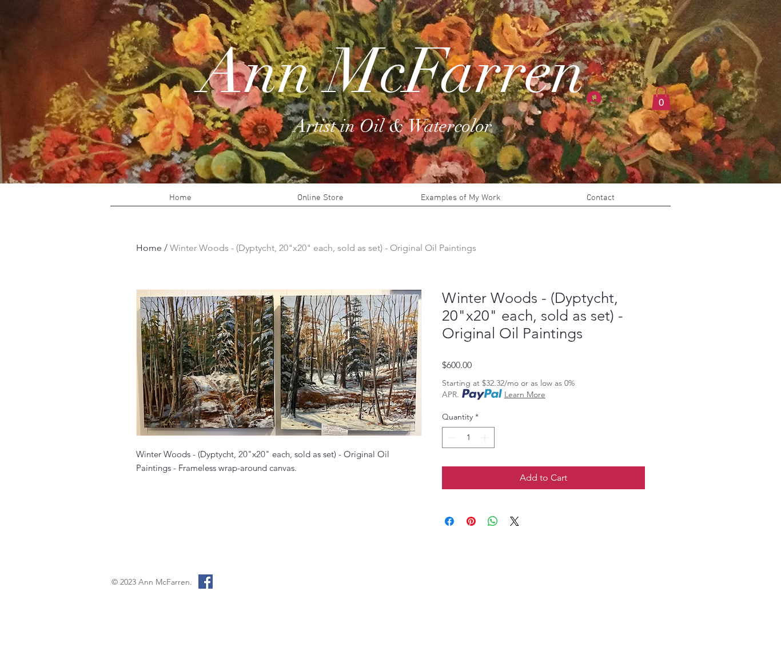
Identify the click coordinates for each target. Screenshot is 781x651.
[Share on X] (514, 521)
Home (149, 247)
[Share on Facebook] (449, 521)
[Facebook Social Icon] (205, 581)
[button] (661, 98)
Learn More (524, 394)
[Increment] (486, 438)
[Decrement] (451, 438)
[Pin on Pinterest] (471, 521)
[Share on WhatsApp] (493, 521)
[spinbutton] (468, 438)
